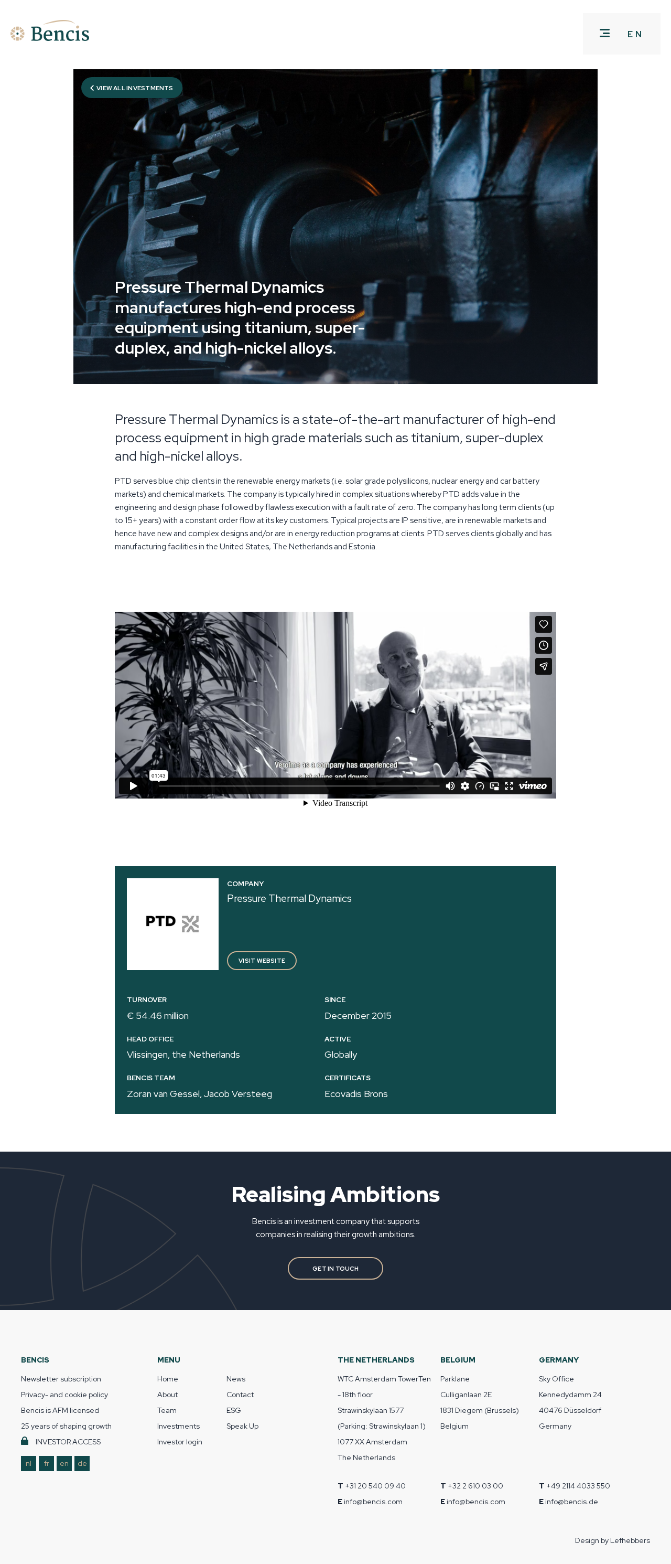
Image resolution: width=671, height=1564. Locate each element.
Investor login (179, 1441)
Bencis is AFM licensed (60, 1410)
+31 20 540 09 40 (375, 1486)
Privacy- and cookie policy (64, 1394)
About (167, 1394)
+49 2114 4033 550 (578, 1486)
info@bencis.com (373, 1501)
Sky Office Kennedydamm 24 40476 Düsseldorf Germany (570, 1402)
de (82, 1463)
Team (167, 1410)
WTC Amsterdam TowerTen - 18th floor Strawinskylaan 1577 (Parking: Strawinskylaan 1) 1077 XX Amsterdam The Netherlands (384, 1418)
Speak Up (242, 1426)
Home (167, 1379)
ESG (233, 1410)
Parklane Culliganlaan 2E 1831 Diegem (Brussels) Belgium (479, 1402)
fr (46, 1463)
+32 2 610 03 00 (475, 1486)
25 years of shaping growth (66, 1426)
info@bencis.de (571, 1501)
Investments (178, 1426)
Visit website (262, 960)
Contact (240, 1394)
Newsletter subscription (61, 1379)
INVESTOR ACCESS (68, 1441)
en (64, 1463)
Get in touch (335, 1268)
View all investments (134, 88)
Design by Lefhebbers (612, 1540)
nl (28, 1463)
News (235, 1379)
